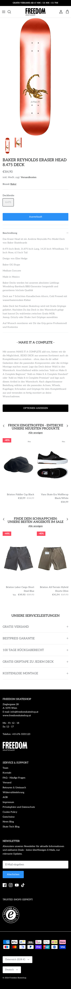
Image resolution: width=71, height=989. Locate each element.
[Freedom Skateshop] (35, 12)
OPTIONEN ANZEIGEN (35, 408)
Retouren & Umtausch (14, 787)
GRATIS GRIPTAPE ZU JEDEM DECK (28, 661)
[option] (35, 77)
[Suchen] (11, 11)
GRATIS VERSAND (16, 627)
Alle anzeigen (35, 432)
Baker (13, 184)
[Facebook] (4, 885)
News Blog (8, 821)
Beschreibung (10, 233)
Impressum (8, 802)
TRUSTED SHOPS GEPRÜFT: (18, 899)
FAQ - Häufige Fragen (14, 777)
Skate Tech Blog (11, 826)
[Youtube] (17, 885)
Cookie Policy (10, 812)
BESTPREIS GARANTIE (19, 638)
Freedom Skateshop (17, 978)
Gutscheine (9, 816)
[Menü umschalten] (3, 11)
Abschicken (13, 874)
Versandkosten (28, 177)
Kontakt (7, 772)
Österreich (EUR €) (15, 959)
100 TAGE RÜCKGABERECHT (23, 650)
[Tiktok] (23, 885)
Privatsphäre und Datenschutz (19, 807)
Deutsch (9, 969)
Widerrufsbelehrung (13, 792)
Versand (7, 782)
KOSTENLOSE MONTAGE (20, 673)
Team (5, 768)
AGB (5, 797)
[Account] (60, 11)
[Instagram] (11, 885)
